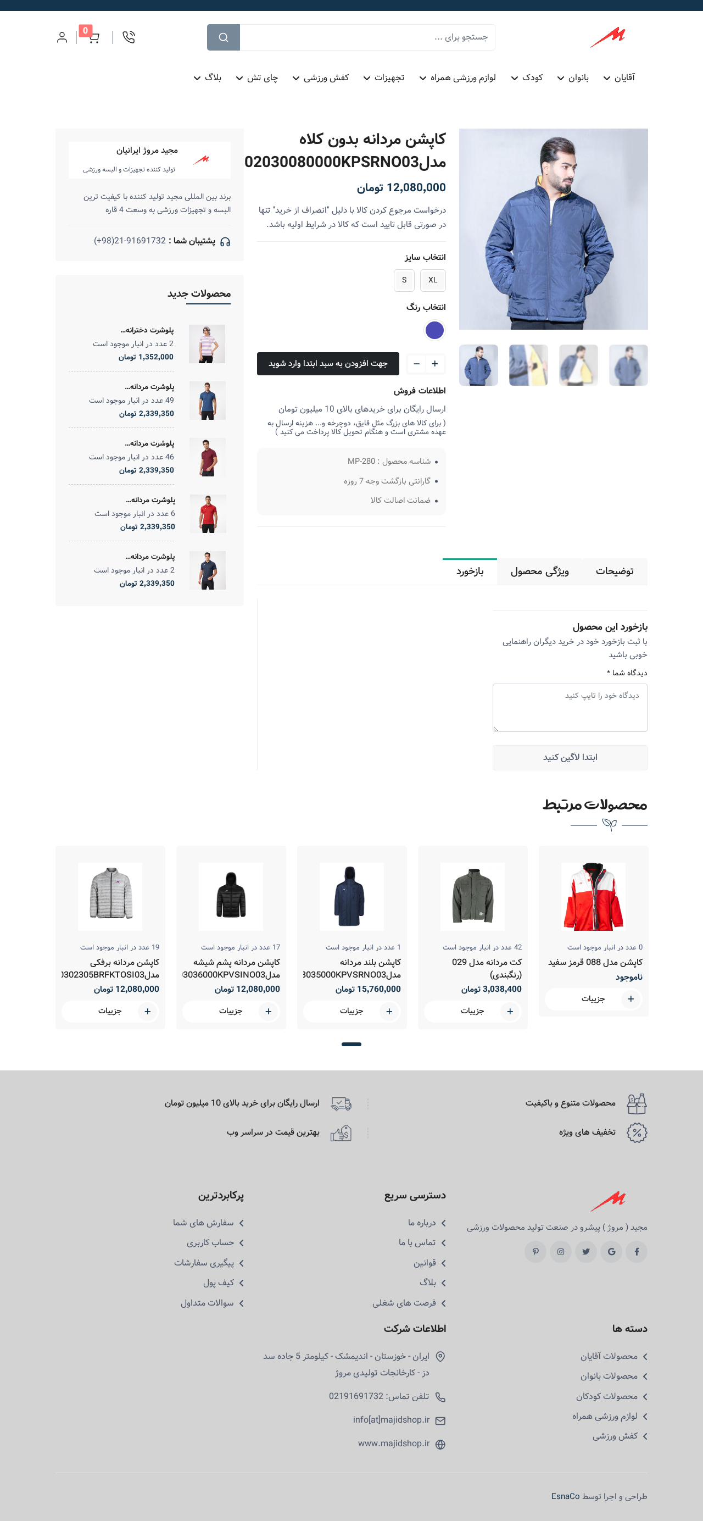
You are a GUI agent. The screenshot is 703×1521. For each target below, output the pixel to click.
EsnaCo (565, 1496)
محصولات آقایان (609, 1356)
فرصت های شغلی (404, 1303)
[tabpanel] (110, 937)
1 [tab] (351, 1044)
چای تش (263, 78)
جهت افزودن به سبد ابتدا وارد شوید (328, 363)
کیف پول (218, 1283)
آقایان (625, 78)
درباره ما (422, 1223)
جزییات (110, 1011)
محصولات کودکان (607, 1396)
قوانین (425, 1263)
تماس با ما (417, 1243)
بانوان (578, 78)
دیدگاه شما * (627, 673)
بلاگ (213, 78)
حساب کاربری (210, 1243)
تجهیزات (390, 78)
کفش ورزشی (326, 78)
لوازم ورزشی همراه (463, 78)
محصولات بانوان (609, 1376)
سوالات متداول (207, 1303)
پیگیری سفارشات (204, 1263)
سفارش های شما (203, 1223)
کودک (532, 78)
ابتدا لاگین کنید (570, 757)
